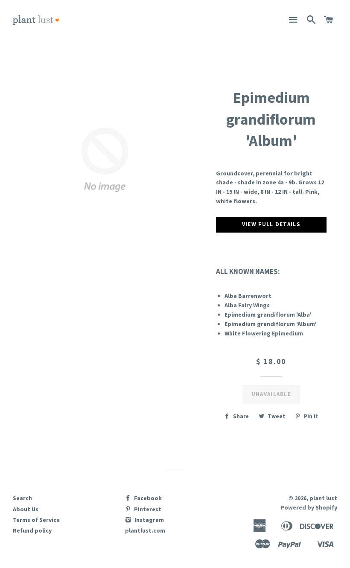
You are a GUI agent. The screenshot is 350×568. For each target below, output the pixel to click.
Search (22, 498)
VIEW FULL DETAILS (271, 224)
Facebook (147, 498)
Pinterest (147, 509)
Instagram (148, 520)
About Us (25, 509)
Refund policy (32, 530)
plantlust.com (145, 530)
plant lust (323, 498)
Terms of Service (36, 520)
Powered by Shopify (308, 507)
